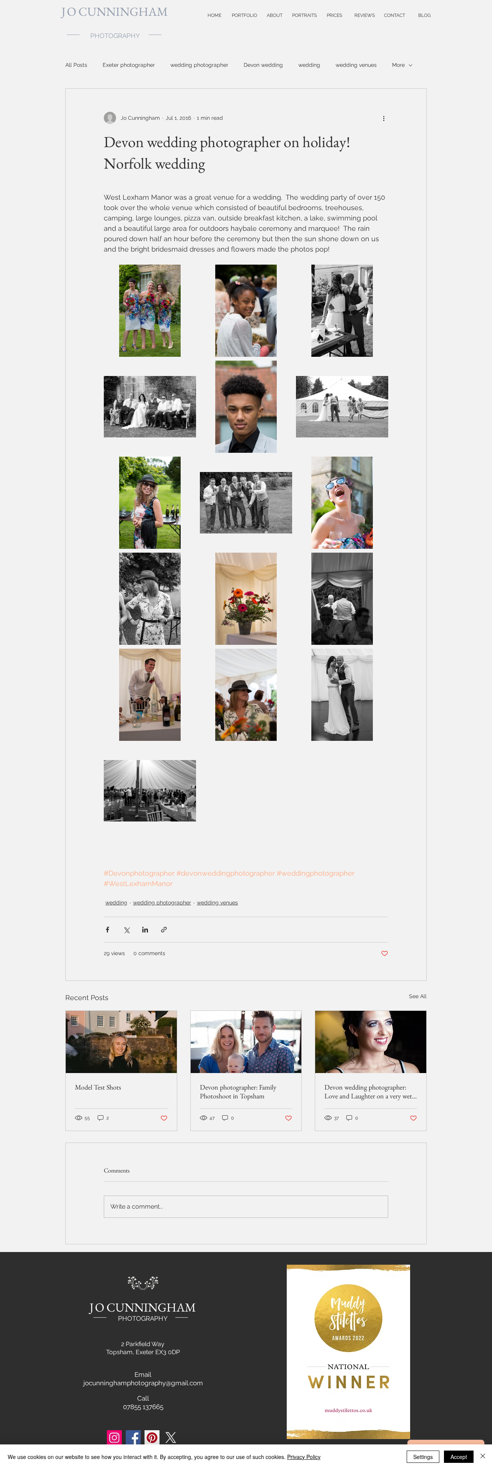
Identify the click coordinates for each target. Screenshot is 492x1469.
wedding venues (356, 65)
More (398, 65)
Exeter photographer (129, 65)
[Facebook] (133, 1437)
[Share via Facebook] (107, 929)
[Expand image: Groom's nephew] (246, 407)
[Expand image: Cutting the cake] (342, 311)
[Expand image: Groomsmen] (246, 503)
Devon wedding (263, 65)
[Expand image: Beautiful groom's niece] (246, 311)
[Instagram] (114, 1437)
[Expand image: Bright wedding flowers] (246, 599)
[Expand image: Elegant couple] (342, 407)
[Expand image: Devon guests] (150, 503)
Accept (458, 1457)
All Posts (76, 65)
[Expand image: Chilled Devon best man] (150, 695)
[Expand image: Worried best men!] (342, 599)
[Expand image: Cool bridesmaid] (342, 503)
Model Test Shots (98, 1087)
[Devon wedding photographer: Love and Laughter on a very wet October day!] (370, 1042)
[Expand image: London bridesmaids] (150, 311)
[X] (170, 1437)
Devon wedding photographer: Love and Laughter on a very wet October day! (368, 1091)
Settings (423, 1457)
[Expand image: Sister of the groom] (150, 599)
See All (418, 996)
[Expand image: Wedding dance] (342, 695)
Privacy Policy (304, 1457)
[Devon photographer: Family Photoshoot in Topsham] (246, 1042)
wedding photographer (199, 65)
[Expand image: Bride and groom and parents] (150, 407)
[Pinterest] (152, 1437)
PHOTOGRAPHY (143, 1318)
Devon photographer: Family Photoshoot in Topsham (238, 1091)
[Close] (482, 1457)
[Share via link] (164, 929)
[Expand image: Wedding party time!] (150, 791)
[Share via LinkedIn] (145, 929)
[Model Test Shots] (121, 1042)
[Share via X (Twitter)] (126, 929)
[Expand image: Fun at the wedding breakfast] (246, 695)
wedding (309, 65)
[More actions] (383, 118)
